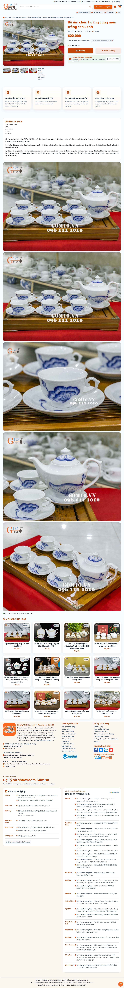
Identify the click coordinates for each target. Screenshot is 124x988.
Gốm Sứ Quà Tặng (68, 736)
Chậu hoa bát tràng (68, 749)
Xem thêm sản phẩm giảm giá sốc (102, 41)
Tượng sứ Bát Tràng (68, 751)
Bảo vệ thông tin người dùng (104, 734)
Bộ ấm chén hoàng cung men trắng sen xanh (58, 17)
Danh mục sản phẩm (104, 7)
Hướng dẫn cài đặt (114, 59)
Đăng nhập (117, 1)
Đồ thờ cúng (66, 729)
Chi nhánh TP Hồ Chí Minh (12, 753)
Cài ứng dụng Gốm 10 (101, 736)
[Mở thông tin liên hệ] (120, 984)
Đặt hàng (81, 50)
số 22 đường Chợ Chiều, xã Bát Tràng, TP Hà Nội (20, 744)
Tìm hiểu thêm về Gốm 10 (45, 740)
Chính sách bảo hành (101, 731)
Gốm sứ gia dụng (68, 739)
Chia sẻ (96, 31)
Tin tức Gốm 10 (97, 12)
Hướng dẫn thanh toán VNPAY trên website (106, 740)
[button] (90, 7)
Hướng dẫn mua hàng (101, 729)
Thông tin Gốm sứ (83, 12)
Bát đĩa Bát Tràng (68, 731)
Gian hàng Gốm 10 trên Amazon (19, 842)
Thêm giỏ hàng (109, 50)
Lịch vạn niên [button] (110, 12)
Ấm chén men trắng (34, 17)
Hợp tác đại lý (98, 727)
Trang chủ (7, 17)
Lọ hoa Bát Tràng (67, 744)
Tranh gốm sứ (66, 746)
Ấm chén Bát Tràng (19, 17)
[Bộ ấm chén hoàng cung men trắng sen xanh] (33, 43)
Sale (118, 12)
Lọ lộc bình (65, 741)
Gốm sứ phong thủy (68, 734)
